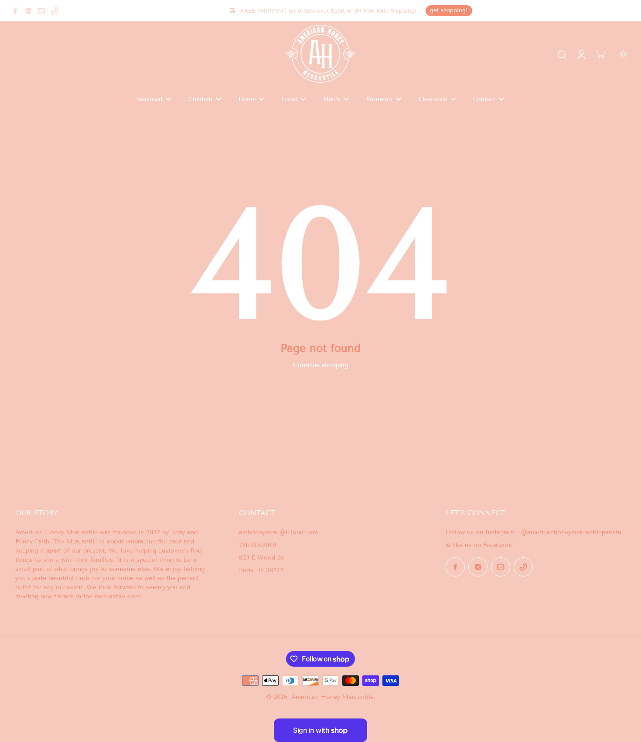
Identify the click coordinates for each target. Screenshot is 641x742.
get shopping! (449, 10)
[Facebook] (15, 11)
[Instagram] (28, 11)
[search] (561, 54)
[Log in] (580, 54)
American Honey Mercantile (332, 697)
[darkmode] (623, 54)
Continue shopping (320, 365)
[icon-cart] (600, 54)
